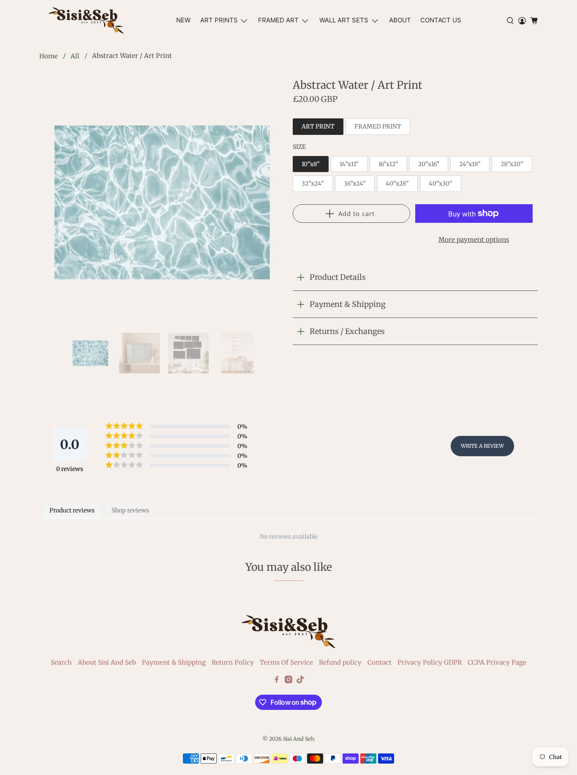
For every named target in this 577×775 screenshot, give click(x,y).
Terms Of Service (286, 662)
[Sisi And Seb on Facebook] (276, 681)
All (75, 56)
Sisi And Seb (298, 739)
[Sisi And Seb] (86, 20)
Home (48, 56)
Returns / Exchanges (347, 331)
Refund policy (340, 662)
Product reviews (72, 510)
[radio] (318, 126)
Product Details (338, 277)
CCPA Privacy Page (497, 662)
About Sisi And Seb (107, 662)
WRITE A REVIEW (482, 446)
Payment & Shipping (348, 304)
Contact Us (440, 20)
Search (61, 662)
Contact (379, 662)
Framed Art (278, 20)
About (400, 20)
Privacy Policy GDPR (429, 662)
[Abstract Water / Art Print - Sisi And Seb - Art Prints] (161, 201)
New (183, 20)
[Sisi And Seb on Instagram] (288, 681)
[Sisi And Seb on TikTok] (300, 681)
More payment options (473, 240)
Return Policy (233, 662)
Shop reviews (130, 510)
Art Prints (219, 20)
